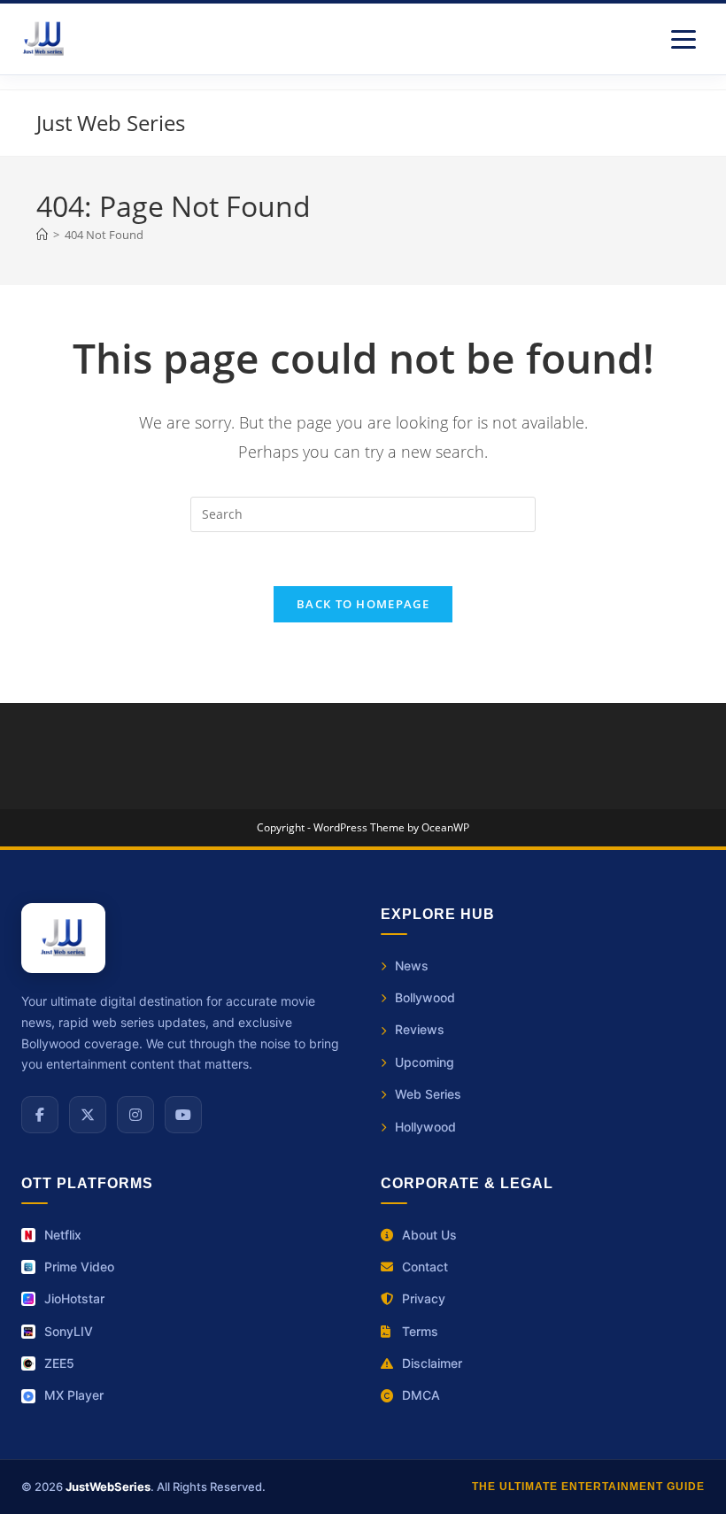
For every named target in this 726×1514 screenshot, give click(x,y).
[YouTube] (183, 1114)
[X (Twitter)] (87, 1114)
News (412, 965)
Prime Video (79, 1266)
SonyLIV (68, 1331)
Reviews (419, 1029)
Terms (420, 1331)
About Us (429, 1234)
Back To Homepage (363, 604)
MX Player (74, 1394)
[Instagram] (135, 1114)
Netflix (62, 1234)
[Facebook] (39, 1114)
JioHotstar (74, 1298)
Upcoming (424, 1062)
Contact (425, 1266)
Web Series (428, 1093)
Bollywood (425, 997)
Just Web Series (110, 122)
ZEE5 (59, 1363)
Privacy (423, 1298)
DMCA (421, 1394)
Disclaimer (432, 1363)
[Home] (42, 235)
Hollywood (425, 1126)
